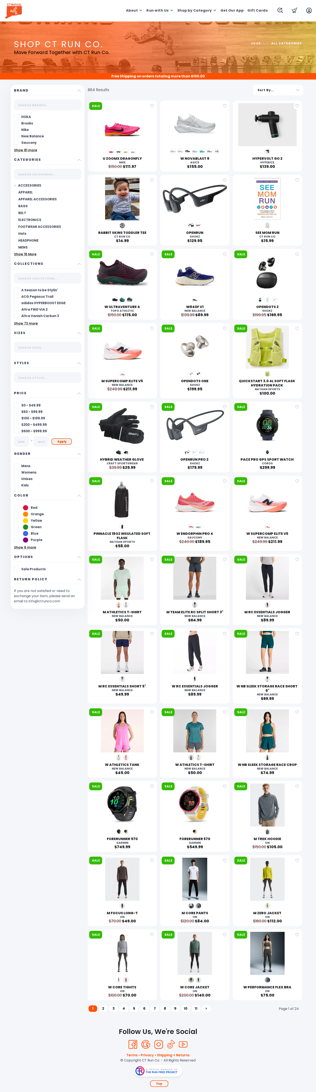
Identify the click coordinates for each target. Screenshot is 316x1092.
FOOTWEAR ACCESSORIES (39, 226)
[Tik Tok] (171, 1044)
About (132, 10)
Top (159, 1084)
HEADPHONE (28, 240)
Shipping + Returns (173, 1055)
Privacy (147, 1055)
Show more (25, 150)
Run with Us (157, 10)
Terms (132, 1055)
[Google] (145, 1044)
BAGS (23, 206)
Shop (256, 43)
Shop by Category (194, 10)
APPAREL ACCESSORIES (37, 199)
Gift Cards (257, 10)
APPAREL (25, 192)
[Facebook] (132, 1044)
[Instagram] (158, 1044)
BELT (22, 213)
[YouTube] (183, 1044)
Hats (22, 233)
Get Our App (232, 10)
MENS (23, 247)
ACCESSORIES (29, 185)
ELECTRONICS (29, 220)
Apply (62, 442)
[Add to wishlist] (152, 106)
